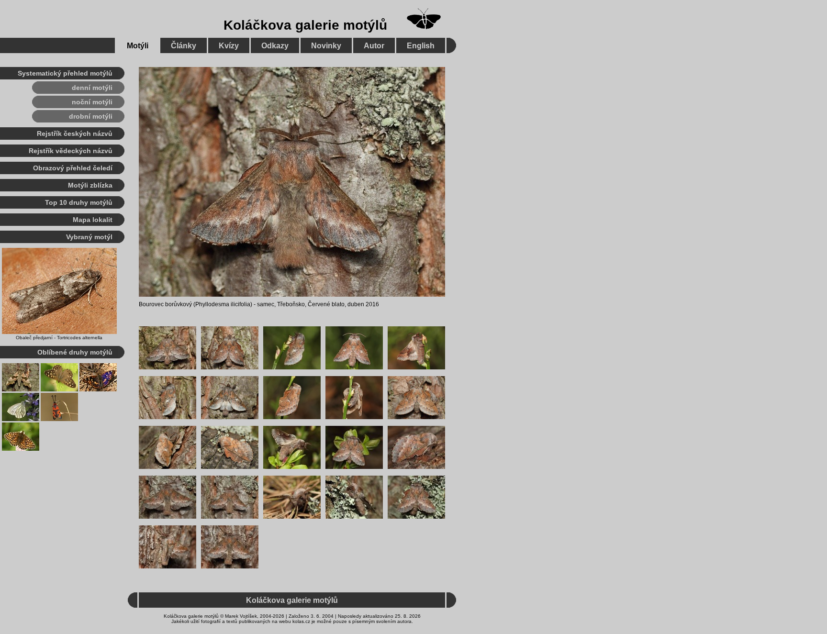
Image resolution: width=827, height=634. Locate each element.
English (421, 46)
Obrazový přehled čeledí (72, 168)
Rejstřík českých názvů (74, 133)
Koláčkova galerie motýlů (305, 25)
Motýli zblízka (90, 185)
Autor (374, 46)
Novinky (326, 46)
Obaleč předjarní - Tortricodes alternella (59, 337)
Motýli (137, 46)
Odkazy (275, 46)
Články (183, 46)
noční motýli (92, 102)
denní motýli (92, 87)
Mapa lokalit (92, 219)
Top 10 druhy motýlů (78, 202)
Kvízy (229, 46)
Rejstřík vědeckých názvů (70, 151)
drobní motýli (90, 116)
